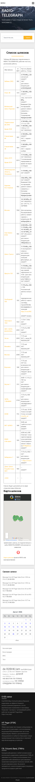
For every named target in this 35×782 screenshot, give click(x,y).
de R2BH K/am (26, 669)
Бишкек (18, 671)
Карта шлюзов (8, 557)
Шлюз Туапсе (9, 254)
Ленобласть (12, 674)
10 (5, 627)
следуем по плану (12, 683)
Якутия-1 (7, 384)
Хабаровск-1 (8, 457)
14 (22, 627)
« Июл (17, 640)
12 (13, 627)
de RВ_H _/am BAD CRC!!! (9, 671)
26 (13, 634)
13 (17, 627)
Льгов (6, 338)
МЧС (4, 656)
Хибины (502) (8, 81)
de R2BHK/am (11, 669)
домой (19, 674)
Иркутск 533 (8, 273)
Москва (7, 210)
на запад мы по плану (8, 681)
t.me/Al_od (24, 416)
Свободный (8, 299)
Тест (4, 659)
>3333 (6, 478)
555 (5, 301)
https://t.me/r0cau (28, 461)
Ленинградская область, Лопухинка (9, 172)
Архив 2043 (8, 129)
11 (9, 627)
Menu (3, 3)
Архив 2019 (8, 162)
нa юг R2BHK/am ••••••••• (9, 676)
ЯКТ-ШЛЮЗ (8, 425)
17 (5, 630)
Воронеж (7, 367)
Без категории (7, 648)
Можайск (7, 346)
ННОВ (6, 414)
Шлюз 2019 (8, 158)
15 (26, 627)
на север (19, 681)
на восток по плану (12, 678)
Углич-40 (7, 93)
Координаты (6, 674)
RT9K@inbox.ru (28, 446)
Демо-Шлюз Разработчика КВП (9, 469)
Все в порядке (7, 652)
